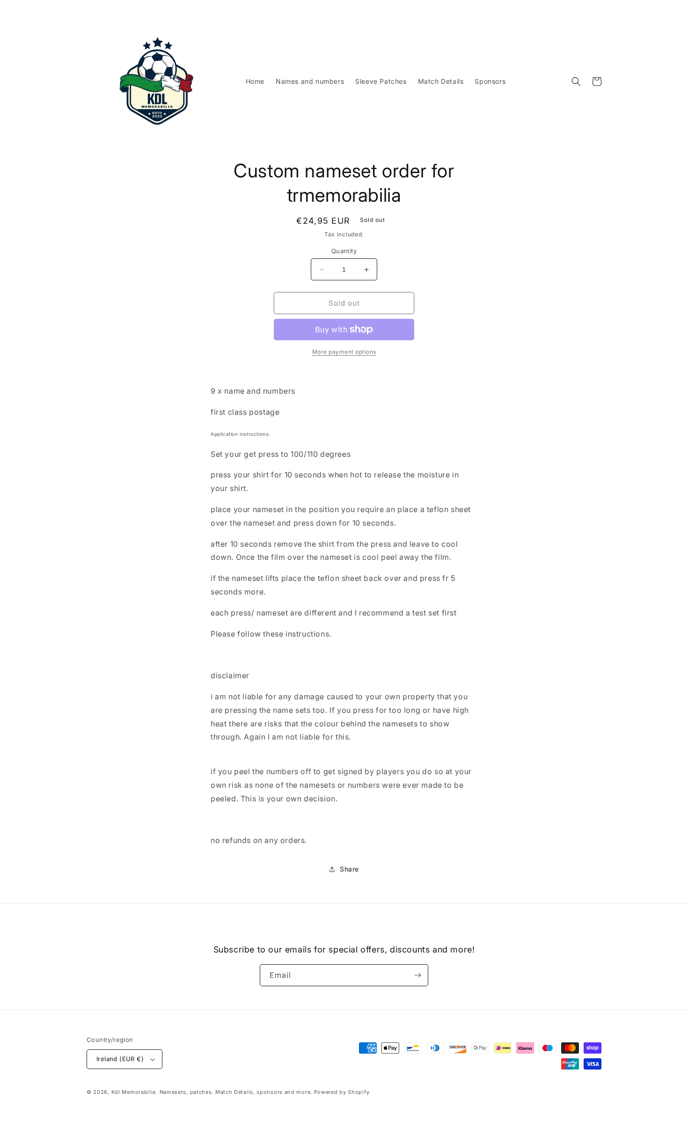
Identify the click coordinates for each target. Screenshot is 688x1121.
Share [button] (349, 869)
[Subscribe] (417, 975)
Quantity (344, 251)
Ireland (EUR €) (120, 1058)
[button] (576, 81)
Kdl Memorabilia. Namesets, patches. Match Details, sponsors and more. (211, 1092)
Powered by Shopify (342, 1092)
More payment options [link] (344, 351)
